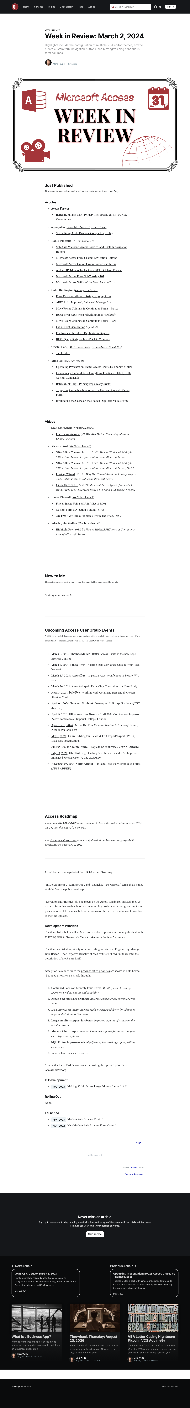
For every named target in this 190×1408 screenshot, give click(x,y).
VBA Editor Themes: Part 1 (72, 452)
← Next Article (22, 1266)
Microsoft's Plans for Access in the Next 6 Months (95, 937)
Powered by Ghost (170, 1386)
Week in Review (53, 30)
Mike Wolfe (59, 61)
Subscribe (95, 1234)
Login (138, 1142)
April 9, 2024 (59, 714)
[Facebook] (155, 6)
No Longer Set (18, 1386)
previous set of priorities (95, 971)
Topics (51, 6)
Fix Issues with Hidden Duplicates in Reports (82, 333)
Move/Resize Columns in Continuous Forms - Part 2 (87, 308)
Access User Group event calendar (97, 640)
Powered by (134, 1174)
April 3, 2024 (59, 692)
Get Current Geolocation (70, 327)
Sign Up (170, 6)
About (91, 6)
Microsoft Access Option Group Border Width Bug (86, 264)
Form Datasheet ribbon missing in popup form (83, 296)
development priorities (63, 840)
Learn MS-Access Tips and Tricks (86, 227)
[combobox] (130, 7)
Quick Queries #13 (67, 485)
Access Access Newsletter (106, 347)
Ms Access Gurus (80, 347)
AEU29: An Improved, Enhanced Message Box (84, 302)
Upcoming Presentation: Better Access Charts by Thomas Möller (94, 367)
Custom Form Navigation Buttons (76, 509)
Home (26, 6)
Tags (80, 6)
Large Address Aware (106, 1086)
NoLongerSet (75, 361)
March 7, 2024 (60, 665)
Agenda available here (64, 730)
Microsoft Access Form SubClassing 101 (80, 276)
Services (38, 6)
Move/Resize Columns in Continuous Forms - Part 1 (87, 321)
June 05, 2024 (59, 747)
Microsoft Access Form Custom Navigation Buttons (86, 258)
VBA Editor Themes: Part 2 (72, 463)
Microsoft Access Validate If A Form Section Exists (86, 282)
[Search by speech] (144, 6)
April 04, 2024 (60, 703)
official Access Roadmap (98, 872)
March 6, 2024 (60, 654)
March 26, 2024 (60, 686)
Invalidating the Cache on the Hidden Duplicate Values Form (92, 401)
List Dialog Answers (68, 434)
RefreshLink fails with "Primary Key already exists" (86, 215)
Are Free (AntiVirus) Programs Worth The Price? (85, 516)
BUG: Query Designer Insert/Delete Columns (83, 339)
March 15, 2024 (60, 675)
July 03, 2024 (59, 753)
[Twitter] (160, 6)
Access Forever (60, 208)
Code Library (66, 6)
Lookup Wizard (65, 474)
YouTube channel (84, 428)
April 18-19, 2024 (62, 725)
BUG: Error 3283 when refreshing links (79, 314)
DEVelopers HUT (82, 241)
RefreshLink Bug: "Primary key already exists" (83, 384)
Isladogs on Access (86, 290)
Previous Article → (123, 1266)
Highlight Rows (65, 529)
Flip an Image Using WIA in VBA (76, 503)
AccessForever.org (55, 1070)
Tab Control (63, 353)
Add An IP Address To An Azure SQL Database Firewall (89, 270)
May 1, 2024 (58, 736)
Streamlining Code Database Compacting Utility (84, 233)
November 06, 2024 (63, 764)
